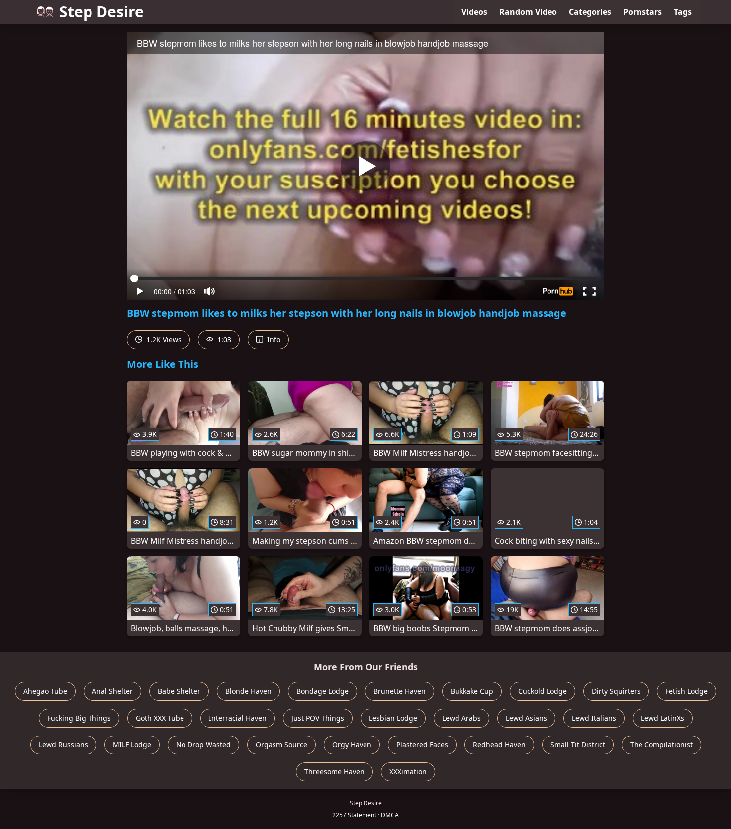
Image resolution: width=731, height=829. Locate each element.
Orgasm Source (281, 744)
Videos (474, 11)
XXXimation (408, 771)
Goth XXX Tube (160, 718)
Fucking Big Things (79, 718)
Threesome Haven (334, 771)
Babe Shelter (179, 691)
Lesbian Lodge (393, 718)
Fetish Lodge (686, 691)
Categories (590, 11)
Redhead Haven (499, 744)
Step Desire (101, 11)
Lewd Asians (526, 718)
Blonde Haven (248, 691)
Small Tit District (577, 744)
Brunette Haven (399, 691)
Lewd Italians (594, 718)
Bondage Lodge (322, 691)
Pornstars (642, 11)
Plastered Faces (422, 744)
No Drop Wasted (203, 744)
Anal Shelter (112, 691)
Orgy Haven (351, 744)
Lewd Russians (63, 744)
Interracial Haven (238, 718)
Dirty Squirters (616, 691)
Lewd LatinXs (662, 718)
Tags (683, 11)
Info (272, 339)
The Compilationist (661, 744)
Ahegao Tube (45, 691)
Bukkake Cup (472, 691)
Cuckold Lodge (542, 691)
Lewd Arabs (461, 718)
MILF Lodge (132, 744)
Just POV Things (317, 718)
